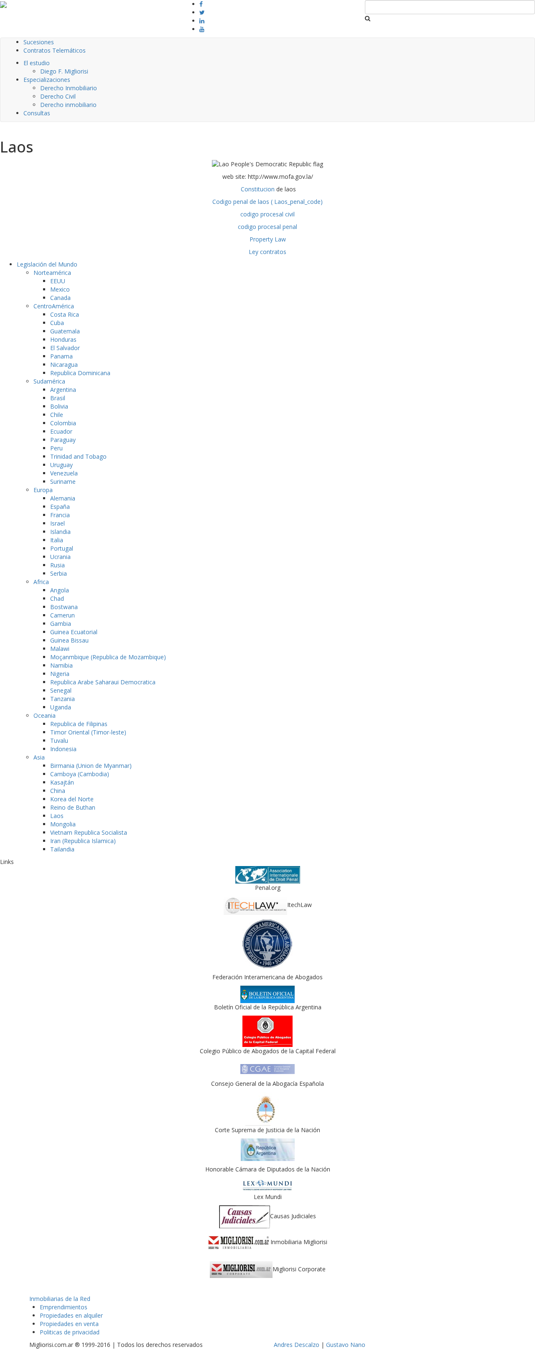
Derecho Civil (58, 96)
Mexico (60, 289)
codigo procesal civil (267, 214)
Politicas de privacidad (69, 1332)
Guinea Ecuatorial (73, 632)
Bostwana (64, 607)
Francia (60, 515)
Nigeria (59, 674)
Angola (59, 590)
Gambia (60, 624)
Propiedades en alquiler (71, 1315)
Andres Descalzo (296, 1345)
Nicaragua (64, 364)
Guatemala (65, 331)
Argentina (63, 390)
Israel (57, 523)
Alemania (62, 498)
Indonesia (63, 749)
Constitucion (258, 189)
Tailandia (62, 849)
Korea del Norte (72, 799)
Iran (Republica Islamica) (83, 841)
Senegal (60, 690)
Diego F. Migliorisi (64, 71)
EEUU (57, 281)
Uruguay (61, 465)
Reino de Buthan (72, 807)
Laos (57, 816)
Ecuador (61, 431)
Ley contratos (267, 252)
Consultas (36, 113)
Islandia (60, 532)
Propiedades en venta (69, 1324)
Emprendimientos (63, 1307)
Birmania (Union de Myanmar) (91, 766)
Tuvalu (59, 740)
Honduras (63, 339)
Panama (61, 356)
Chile (56, 415)
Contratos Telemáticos (54, 50)
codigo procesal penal (267, 227)
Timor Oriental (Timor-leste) (88, 732)
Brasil (57, 398)
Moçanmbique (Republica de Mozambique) (108, 657)
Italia (56, 540)
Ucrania (60, 557)
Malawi (59, 649)
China (57, 791)
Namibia (61, 665)
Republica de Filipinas (78, 724)
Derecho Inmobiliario (68, 88)
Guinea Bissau (69, 640)
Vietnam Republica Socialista (88, 832)
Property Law (268, 239)
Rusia (57, 565)
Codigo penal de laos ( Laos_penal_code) (267, 202)
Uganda (60, 707)
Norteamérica (52, 273)
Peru (56, 448)
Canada (60, 298)
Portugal (61, 548)
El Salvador (65, 348)
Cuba (57, 323)
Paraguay (63, 440)
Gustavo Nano (345, 1345)
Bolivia (59, 406)
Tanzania (62, 699)
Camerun (62, 615)
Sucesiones (38, 42)
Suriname (63, 481)
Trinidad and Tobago (78, 456)
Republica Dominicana (80, 373)
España (60, 507)
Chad (57, 598)
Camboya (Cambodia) (79, 774)
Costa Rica (64, 314)
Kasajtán (62, 782)
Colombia (63, 423)
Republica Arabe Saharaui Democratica (102, 682)
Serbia (58, 573)
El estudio (36, 63)
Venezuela (64, 473)
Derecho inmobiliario (68, 105)
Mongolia (63, 824)
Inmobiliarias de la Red (59, 1299)
